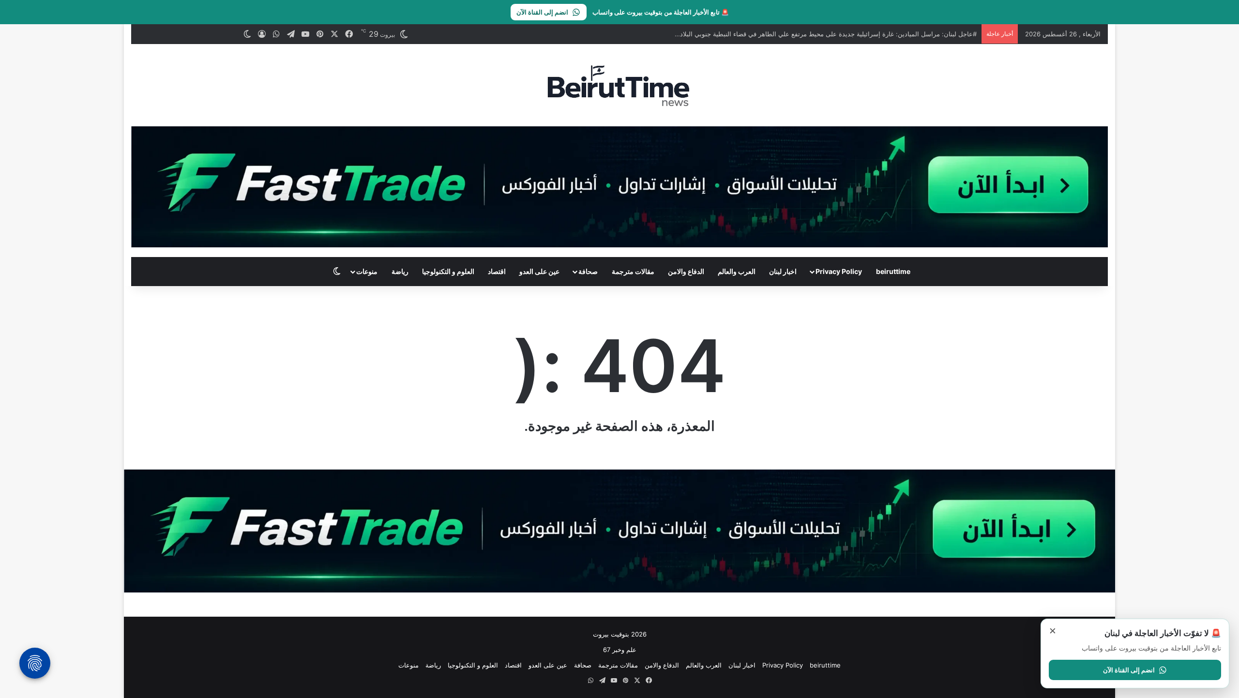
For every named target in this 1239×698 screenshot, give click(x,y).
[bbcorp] (619, 186)
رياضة (400, 271)
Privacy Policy (839, 271)
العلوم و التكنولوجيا (448, 271)
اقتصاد (497, 271)
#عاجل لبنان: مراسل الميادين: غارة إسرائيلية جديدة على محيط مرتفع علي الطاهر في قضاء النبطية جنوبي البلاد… (826, 34)
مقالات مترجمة (633, 271)
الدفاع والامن (686, 271)
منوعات (367, 271)
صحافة (588, 271)
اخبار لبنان (783, 271)
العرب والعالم (736, 271)
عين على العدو (539, 271)
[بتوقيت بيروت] (619, 85)
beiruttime (893, 271)
